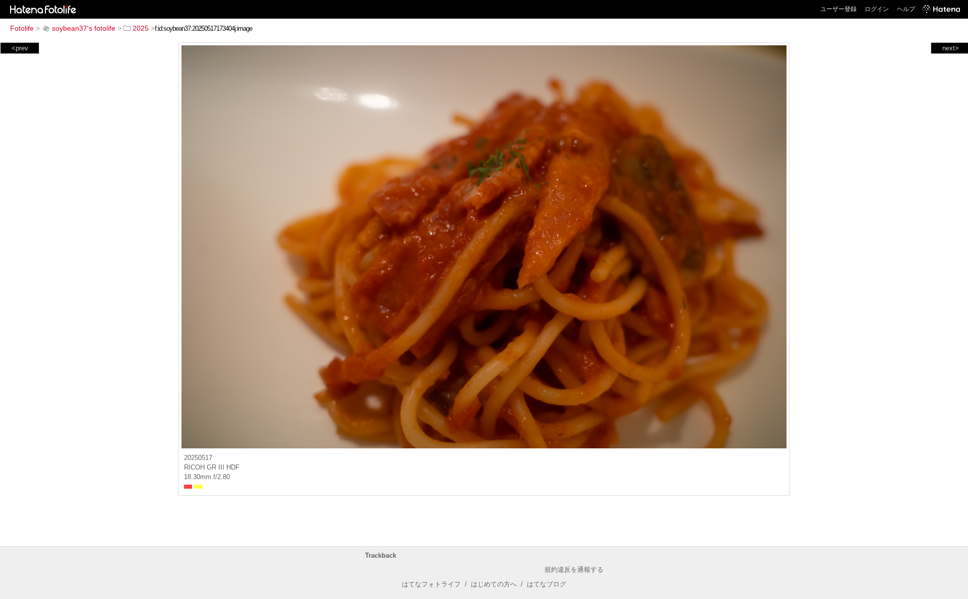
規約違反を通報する (573, 569)
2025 (141, 28)
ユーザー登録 (838, 9)
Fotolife (22, 28)
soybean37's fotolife (83, 28)
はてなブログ (546, 584)
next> (950, 48)
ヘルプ (906, 9)
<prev (20, 48)
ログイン (877, 9)
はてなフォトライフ (431, 584)
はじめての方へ (494, 584)
